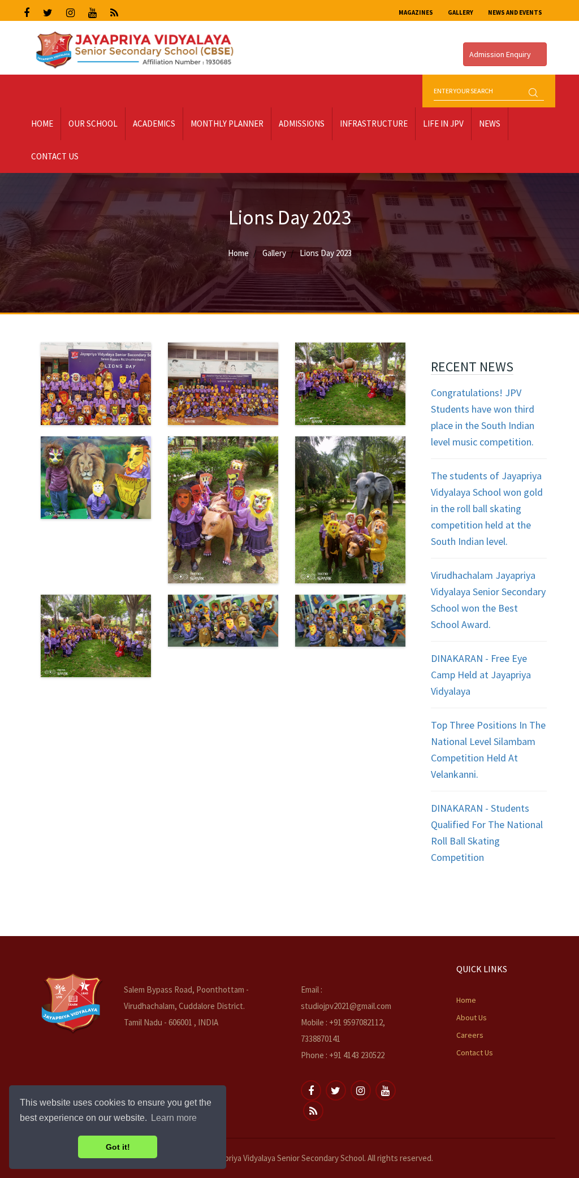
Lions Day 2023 (326, 253)
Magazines (416, 12)
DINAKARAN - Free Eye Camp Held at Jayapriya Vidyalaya (481, 675)
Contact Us (55, 156)
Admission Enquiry (501, 54)
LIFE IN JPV (443, 123)
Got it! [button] (118, 1146)
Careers (469, 1035)
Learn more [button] (174, 1118)
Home (42, 123)
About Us (471, 1017)
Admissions (302, 123)
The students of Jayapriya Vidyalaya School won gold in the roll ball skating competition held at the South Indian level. (487, 508)
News (489, 123)
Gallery (460, 12)
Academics (154, 123)
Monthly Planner (227, 123)
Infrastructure (374, 123)
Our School (93, 123)
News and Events (515, 12)
